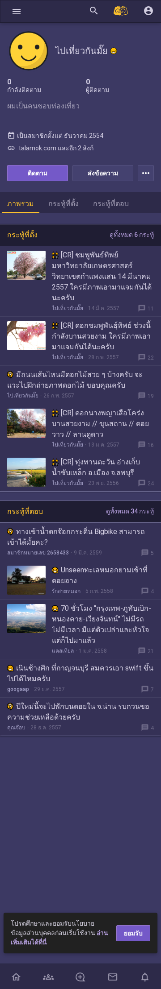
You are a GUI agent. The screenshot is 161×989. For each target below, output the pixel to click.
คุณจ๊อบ (16, 727)
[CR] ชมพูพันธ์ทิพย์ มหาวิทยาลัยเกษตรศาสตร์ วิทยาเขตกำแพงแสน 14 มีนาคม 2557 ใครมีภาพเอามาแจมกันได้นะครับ (102, 276)
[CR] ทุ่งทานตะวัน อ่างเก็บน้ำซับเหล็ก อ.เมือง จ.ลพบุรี (96, 467)
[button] (16, 11)
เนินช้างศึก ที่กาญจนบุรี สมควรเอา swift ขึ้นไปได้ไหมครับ (80, 673)
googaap (18, 689)
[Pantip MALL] (121, 11)
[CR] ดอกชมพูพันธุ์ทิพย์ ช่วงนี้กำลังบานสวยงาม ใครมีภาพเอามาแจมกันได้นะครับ (101, 336)
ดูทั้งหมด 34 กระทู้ (130, 511)
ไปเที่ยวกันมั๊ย (67, 308)
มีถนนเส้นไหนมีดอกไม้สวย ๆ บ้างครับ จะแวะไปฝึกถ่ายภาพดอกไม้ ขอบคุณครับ (75, 379)
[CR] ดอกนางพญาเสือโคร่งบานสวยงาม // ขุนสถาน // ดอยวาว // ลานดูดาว (100, 424)
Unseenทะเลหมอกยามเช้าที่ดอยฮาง (100, 575)
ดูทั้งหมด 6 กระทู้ (132, 235)
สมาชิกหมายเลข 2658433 (38, 553)
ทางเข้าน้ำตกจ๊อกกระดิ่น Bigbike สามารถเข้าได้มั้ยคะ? (76, 536)
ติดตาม (37, 173)
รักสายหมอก (66, 591)
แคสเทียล (63, 651)
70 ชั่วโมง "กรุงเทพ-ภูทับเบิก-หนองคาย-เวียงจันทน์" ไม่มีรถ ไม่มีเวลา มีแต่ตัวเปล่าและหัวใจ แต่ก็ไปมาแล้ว (101, 624)
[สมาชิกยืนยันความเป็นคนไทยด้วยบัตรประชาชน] (114, 51)
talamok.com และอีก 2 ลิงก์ (50, 148)
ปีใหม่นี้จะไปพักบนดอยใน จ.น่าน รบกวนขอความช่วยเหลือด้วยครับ (78, 711)
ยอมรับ (133, 933)
